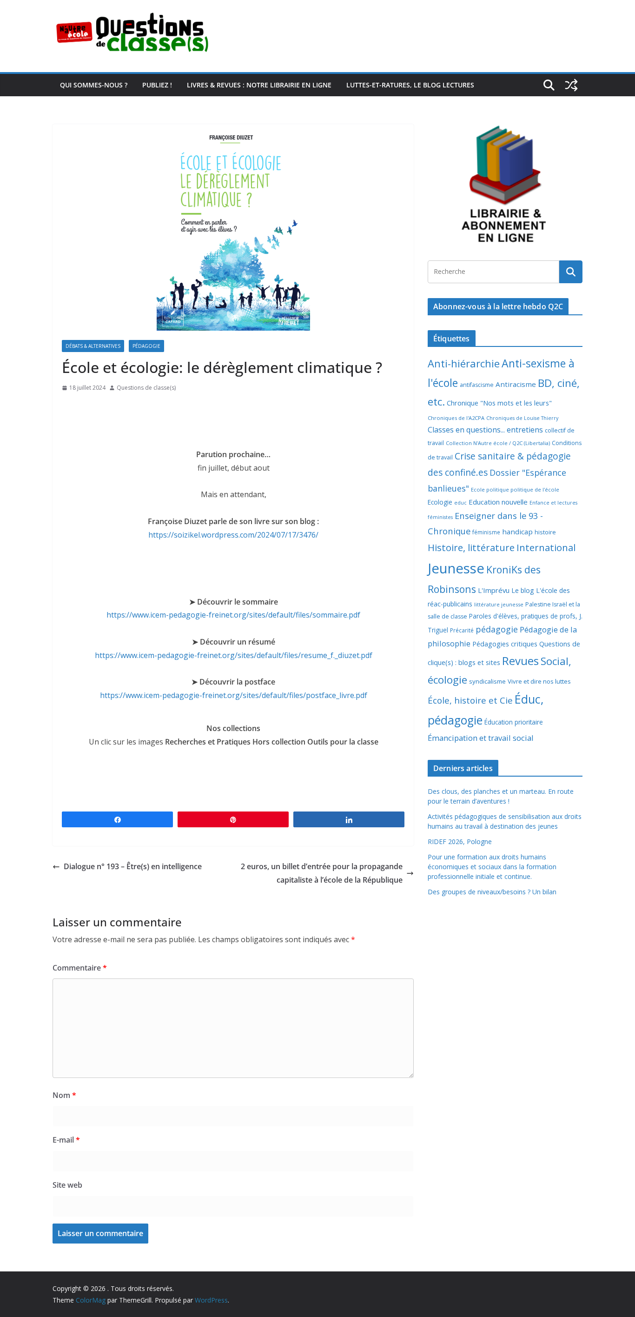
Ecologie (440, 502)
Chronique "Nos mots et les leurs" (499, 403)
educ (460, 502)
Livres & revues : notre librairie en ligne (259, 84)
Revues (520, 660)
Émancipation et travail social (481, 737)
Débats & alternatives (93, 346)
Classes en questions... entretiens (485, 430)
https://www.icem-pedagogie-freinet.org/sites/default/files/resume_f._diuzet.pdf (233, 655)
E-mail (66, 1140)
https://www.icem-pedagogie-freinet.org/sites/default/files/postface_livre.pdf (233, 695)
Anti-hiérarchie (464, 363)
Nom (64, 1095)
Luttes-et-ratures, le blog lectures (410, 84)
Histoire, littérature (471, 547)
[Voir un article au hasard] (571, 85)
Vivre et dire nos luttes (539, 681)
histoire (545, 532)
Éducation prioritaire (513, 722)
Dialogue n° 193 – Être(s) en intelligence (133, 866)
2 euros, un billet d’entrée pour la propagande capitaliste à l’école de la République (322, 873)
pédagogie (497, 629)
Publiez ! (157, 84)
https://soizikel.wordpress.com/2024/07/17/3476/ (233, 535)
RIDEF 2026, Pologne (460, 841)
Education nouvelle (498, 501)
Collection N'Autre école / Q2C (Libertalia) (498, 442)
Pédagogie (146, 346)
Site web (67, 1185)
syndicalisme (487, 681)
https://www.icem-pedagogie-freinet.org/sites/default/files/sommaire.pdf (233, 615)
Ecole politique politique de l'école (515, 489)
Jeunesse (456, 568)
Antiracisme (516, 384)
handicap (517, 531)
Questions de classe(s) (146, 388)
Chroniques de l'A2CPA (456, 417)
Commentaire (80, 968)
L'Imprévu (493, 590)
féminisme (486, 532)
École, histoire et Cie (470, 700)
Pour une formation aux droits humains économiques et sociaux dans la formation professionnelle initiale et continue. (492, 866)
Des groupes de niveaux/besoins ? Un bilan (492, 891)
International (545, 547)
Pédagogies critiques (504, 643)
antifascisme (477, 385)
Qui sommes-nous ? (93, 84)
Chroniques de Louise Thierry (522, 418)
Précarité (462, 630)
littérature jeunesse (498, 604)
